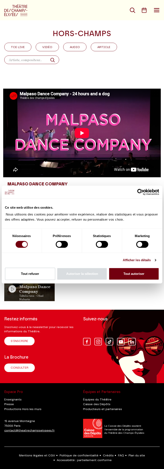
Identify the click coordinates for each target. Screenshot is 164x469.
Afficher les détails (137, 260)
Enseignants (13, 399)
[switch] (62, 244)
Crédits (108, 455)
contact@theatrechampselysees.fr (29, 430)
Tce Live (18, 47)
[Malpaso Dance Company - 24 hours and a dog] (82, 133)
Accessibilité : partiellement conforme (84, 460)
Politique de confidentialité (79, 455)
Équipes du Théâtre (97, 399)
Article (103, 47)
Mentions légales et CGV (37, 455)
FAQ (121, 455)
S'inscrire (19, 341)
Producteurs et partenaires (102, 409)
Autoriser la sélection (82, 274)
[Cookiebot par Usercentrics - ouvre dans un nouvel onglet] (140, 192)
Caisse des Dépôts (96, 404)
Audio (75, 47)
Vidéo (47, 47)
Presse (9, 404)
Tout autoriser (133, 274)
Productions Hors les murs (22, 409)
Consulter (19, 367)
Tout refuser (30, 274)
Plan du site (137, 455)
